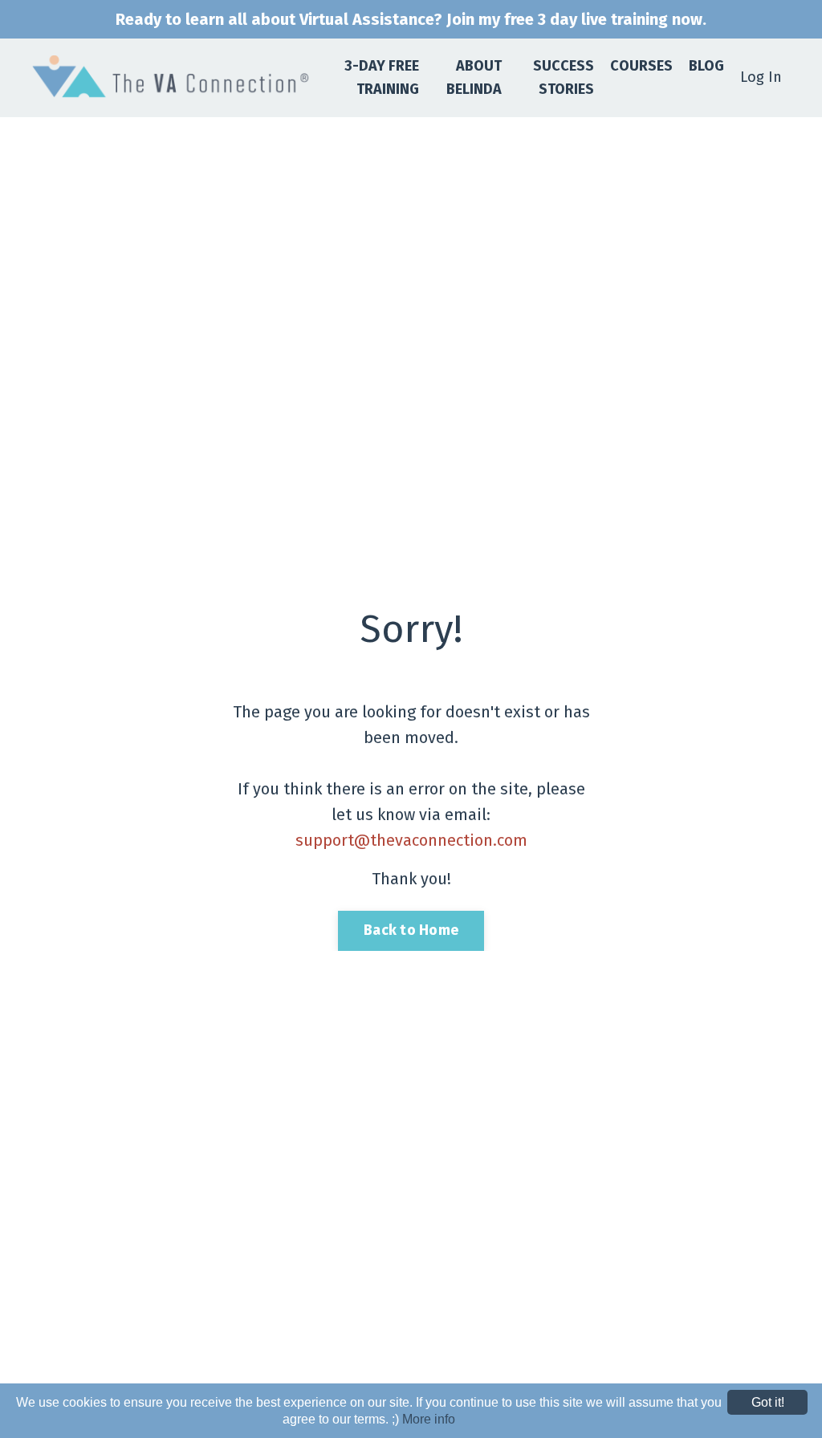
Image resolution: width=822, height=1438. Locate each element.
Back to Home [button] (411, 930)
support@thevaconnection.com (411, 840)
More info (428, 1419)
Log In (761, 77)
